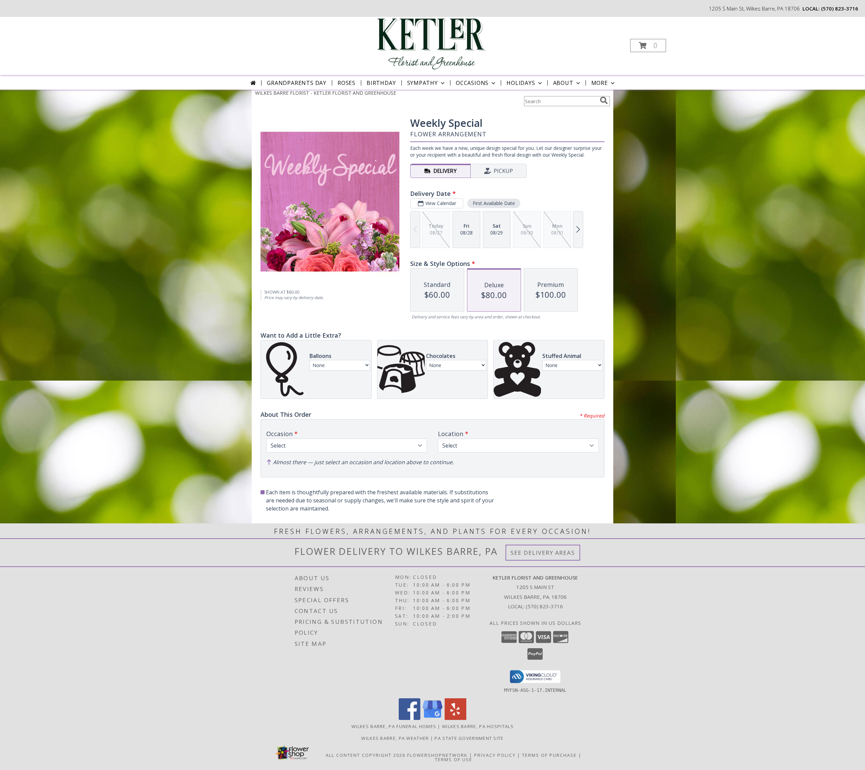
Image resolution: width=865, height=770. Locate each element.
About (563, 83)
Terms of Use (453, 759)
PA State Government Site (469, 738)
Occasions (472, 83)
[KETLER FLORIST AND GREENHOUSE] (432, 43)
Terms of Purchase (549, 755)
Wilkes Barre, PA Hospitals (478, 726)
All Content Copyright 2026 (365, 755)
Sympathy (422, 83)
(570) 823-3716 (839, 8)
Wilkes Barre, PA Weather (395, 738)
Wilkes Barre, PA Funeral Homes (393, 726)
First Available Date (494, 203)
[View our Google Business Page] (432, 718)
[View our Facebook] (409, 718)
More (599, 83)
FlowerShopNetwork (437, 755)
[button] (648, 45)
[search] (604, 100)
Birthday (381, 83)
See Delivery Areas (543, 553)
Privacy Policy (495, 755)
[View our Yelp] (455, 718)
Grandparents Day (296, 83)
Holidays (520, 83)
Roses (346, 83)
